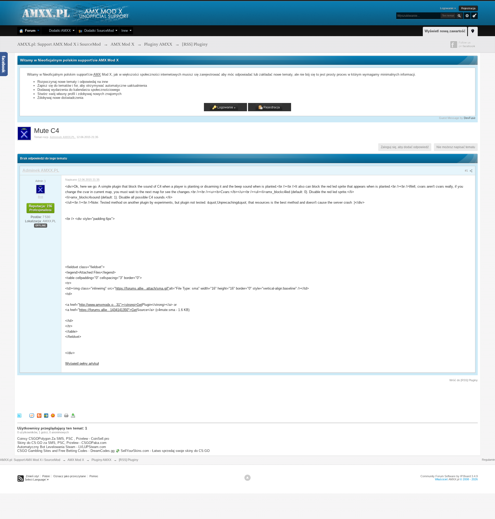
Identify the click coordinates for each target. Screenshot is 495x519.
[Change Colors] (473, 15)
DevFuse (469, 117)
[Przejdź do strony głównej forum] (74, 13)
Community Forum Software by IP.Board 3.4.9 (449, 476)
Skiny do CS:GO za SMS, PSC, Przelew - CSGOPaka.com (61, 443)
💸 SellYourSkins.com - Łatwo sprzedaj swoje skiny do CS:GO (163, 451)
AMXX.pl (454, 479)
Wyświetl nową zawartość (445, 31)
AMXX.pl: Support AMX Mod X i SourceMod (30, 460)
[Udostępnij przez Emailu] (59, 415)
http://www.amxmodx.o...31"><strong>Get (110, 305)
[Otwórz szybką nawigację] (473, 31)
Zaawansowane (467, 15)
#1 (467, 170)
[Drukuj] (66, 415)
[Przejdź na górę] (247, 478)
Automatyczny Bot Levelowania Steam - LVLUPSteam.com (61, 447)
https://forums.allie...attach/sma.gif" (142, 288)
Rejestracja (468, 8)
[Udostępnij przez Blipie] (39, 415)
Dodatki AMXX (59, 31)
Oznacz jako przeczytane (69, 476)
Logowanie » (448, 8)
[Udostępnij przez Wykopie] (31, 415)
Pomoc (93, 476)
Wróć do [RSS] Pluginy (463, 380)
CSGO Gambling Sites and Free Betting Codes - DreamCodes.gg (65, 451)
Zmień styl (32, 476)
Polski (46, 476)
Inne (124, 31)
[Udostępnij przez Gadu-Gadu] (53, 415)
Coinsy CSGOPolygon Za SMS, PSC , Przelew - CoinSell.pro (63, 439)
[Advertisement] (111, 396)
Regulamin (488, 459)
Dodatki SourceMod (98, 31)
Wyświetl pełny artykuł (82, 363)
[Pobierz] (73, 415)
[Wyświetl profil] (40, 189)
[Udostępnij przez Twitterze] (19, 415)
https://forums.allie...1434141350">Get (108, 310)
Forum (29, 31)
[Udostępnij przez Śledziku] (46, 415)
